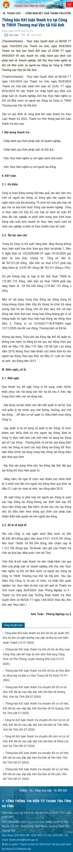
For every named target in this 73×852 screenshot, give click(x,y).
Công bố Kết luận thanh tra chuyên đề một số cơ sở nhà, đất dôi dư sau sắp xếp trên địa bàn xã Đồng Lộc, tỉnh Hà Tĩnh (36, 741)
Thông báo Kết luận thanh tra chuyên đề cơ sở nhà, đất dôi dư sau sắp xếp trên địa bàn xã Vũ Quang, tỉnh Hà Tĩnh (36, 708)
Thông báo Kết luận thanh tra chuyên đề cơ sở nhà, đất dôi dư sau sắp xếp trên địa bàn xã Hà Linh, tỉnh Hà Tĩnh (36, 774)
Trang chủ (14, 13)
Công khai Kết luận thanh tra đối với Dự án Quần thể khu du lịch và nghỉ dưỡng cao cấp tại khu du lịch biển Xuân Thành (36, 637)
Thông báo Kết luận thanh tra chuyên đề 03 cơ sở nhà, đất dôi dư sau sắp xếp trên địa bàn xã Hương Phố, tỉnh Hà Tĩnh (35, 692)
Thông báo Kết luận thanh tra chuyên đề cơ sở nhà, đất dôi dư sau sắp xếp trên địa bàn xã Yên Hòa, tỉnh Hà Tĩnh (36, 757)
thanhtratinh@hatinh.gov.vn (23, 839)
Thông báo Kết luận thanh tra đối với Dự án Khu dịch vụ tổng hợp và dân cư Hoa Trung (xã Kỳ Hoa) (36, 675)
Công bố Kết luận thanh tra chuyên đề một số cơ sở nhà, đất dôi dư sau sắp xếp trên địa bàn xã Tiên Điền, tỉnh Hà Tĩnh (36, 724)
